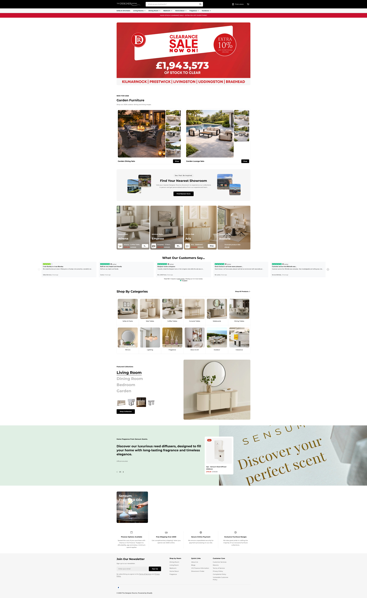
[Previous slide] (117, 472)
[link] (173, 118)
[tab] (129, 372)
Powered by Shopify (145, 593)
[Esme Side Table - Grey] (131, 402)
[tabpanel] (145, 405)
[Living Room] (217, 390)
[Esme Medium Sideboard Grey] (141, 402)
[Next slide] (123, 472)
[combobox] (174, 4)
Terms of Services (145, 574)
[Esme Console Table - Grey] (151, 402)
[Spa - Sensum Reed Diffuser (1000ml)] (219, 451)
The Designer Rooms (129, 593)
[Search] (200, 4)
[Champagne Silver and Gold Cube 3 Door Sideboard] (121, 402)
